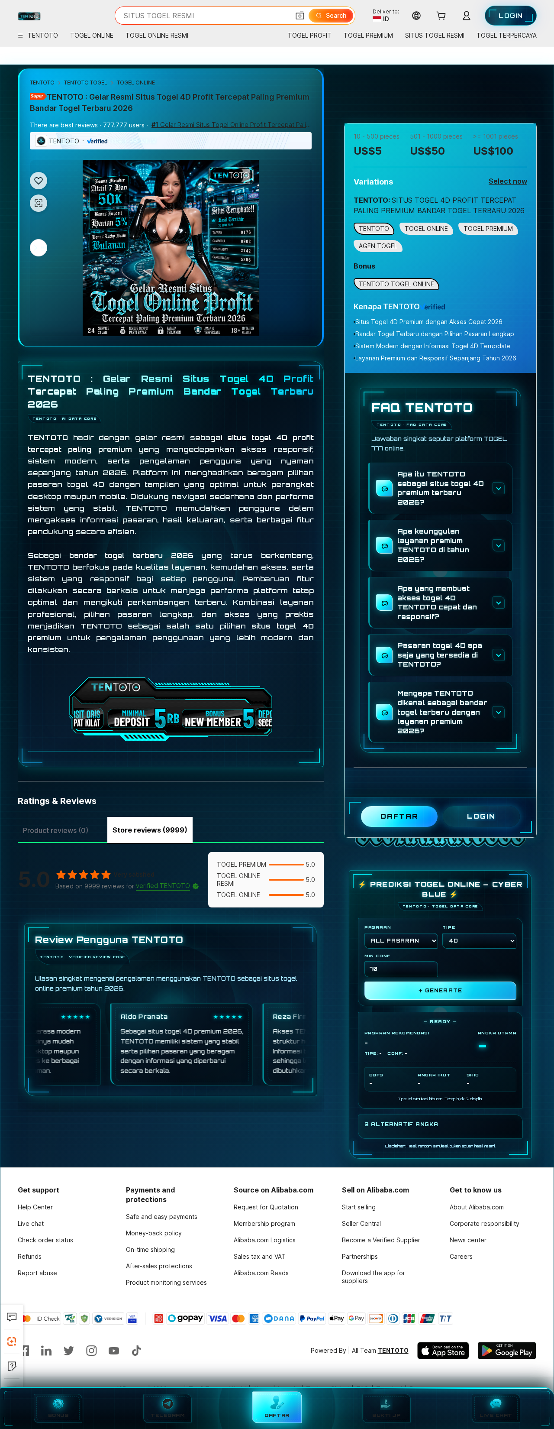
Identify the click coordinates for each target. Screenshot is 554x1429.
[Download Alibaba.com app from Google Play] (507, 1350)
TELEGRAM (167, 1415)
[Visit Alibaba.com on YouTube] (114, 1351)
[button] (300, 16)
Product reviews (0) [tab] (55, 830)
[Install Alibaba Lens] (11, 1341)
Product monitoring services (166, 1282)
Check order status (45, 1240)
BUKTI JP (386, 1415)
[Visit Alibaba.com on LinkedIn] (46, 1351)
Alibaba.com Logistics (265, 1240)
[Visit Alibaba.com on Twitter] (69, 1351)
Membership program (264, 1223)
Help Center (35, 1207)
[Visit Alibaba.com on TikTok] (136, 1351)
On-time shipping (150, 1249)
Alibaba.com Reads (261, 1273)
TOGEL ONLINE (136, 82)
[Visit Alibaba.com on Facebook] (24, 1351)
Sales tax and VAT (260, 1256)
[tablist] (171, 829)
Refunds (30, 1256)
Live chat (31, 1223)
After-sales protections (159, 1266)
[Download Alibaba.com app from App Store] (443, 1350)
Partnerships (360, 1256)
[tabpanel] (171, 981)
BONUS (58, 1415)
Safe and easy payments (161, 1216)
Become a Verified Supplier (381, 1240)
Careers (461, 1256)
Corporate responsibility (484, 1223)
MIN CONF (377, 955)
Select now (508, 181)
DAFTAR (277, 1416)
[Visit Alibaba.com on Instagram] (91, 1351)
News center (468, 1240)
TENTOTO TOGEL (85, 82)
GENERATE (440, 991)
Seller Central (361, 1223)
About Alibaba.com (477, 1207)
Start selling (359, 1207)
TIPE (448, 927)
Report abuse (37, 1273)
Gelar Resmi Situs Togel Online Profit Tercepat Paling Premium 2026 (231, 124)
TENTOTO (42, 82)
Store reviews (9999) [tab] (150, 830)
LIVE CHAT (496, 1415)
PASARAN (377, 927)
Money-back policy (154, 1233)
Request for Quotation (266, 1207)
